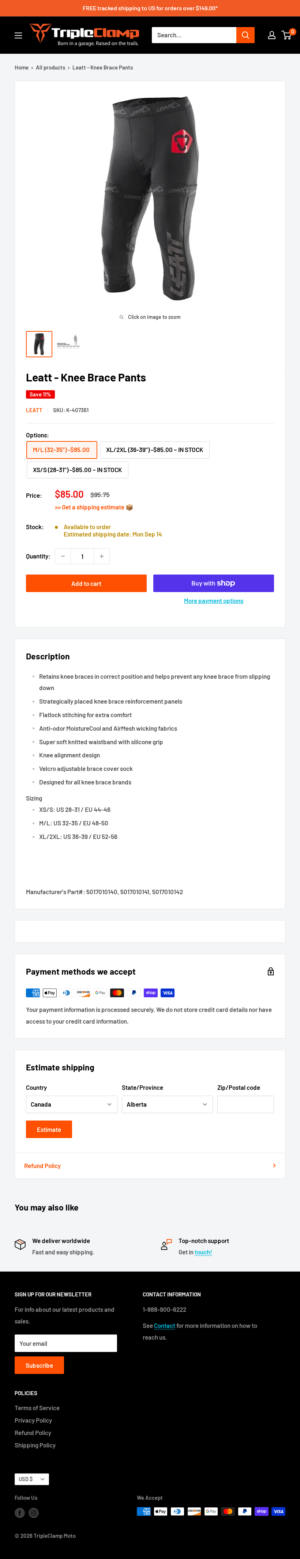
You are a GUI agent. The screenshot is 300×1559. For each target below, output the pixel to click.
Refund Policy (42, 1165)
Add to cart (86, 583)
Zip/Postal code (238, 1087)
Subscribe (39, 1365)
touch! (203, 1251)
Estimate (49, 1129)
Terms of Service (37, 1407)
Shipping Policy (35, 1445)
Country (36, 1087)
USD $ (26, 1479)
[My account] (271, 35)
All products (50, 67)
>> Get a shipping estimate (90, 507)
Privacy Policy (33, 1420)
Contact (164, 1325)
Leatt (34, 410)
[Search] (245, 35)
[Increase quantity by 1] (101, 556)
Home (22, 67)
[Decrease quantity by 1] (63, 556)
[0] (286, 35)
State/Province (142, 1087)
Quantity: (38, 556)
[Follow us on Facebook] (20, 1512)
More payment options (213, 600)
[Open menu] (18, 35)
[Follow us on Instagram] (34, 1512)
